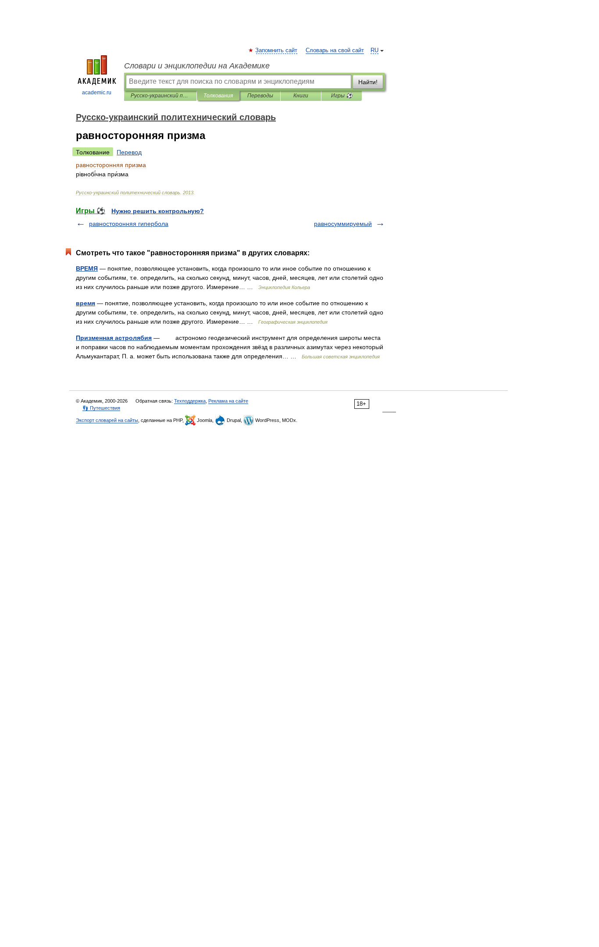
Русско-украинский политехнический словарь (160, 96)
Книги (300, 96)
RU (374, 50)
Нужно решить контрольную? (157, 210)
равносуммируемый (343, 223)
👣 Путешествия (101, 408)
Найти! (368, 82)
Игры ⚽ (342, 96)
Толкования (218, 96)
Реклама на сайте (228, 401)
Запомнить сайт (276, 50)
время (85, 303)
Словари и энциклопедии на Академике (197, 65)
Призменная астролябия (114, 337)
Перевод (129, 152)
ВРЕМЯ (87, 268)
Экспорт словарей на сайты (107, 420)
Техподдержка (190, 401)
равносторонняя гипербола (128, 223)
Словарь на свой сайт (335, 50)
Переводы (260, 96)
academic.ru (96, 92)
